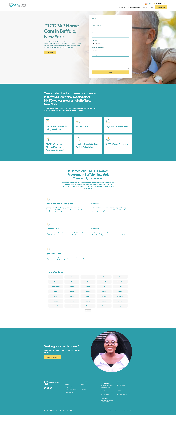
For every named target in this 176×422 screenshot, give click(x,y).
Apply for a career (52, 357)
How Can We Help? (98, 47)
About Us (67, 384)
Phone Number (96, 33)
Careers (133, 4)
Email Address (96, 25)
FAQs (122, 4)
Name (94, 18)
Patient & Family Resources (71, 389)
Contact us (161, 7)
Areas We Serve (140, 4)
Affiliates (127, 4)
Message (94, 55)
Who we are (122, 7)
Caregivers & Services (134, 7)
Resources (144, 7)
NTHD (151, 7)
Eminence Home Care (115, 410)
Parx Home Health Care (127, 410)
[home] (17, 5)
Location (94, 40)
